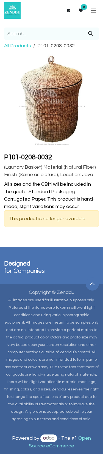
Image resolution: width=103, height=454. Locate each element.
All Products (17, 45)
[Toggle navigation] (93, 10)
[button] (92, 284)
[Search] (90, 34)
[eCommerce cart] (68, 10)
